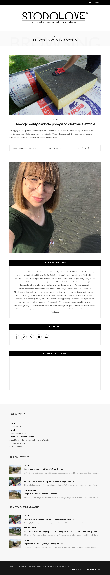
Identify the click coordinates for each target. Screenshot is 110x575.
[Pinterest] (88, 148)
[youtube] (39, 337)
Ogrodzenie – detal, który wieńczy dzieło (43, 469)
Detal (55, 119)
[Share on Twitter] (85, 148)
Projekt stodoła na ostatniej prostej (41, 493)
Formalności (30, 490)
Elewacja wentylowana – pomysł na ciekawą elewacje (55, 123)
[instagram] (24, 337)
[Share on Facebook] (82, 148)
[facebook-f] (17, 337)
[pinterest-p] (32, 337)
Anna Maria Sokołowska (27, 148)
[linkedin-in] (47, 337)
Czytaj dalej (55, 148)
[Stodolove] (55, 18)
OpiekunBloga (62, 567)
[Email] (92, 148)
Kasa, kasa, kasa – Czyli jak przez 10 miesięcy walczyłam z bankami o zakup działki (61, 531)
